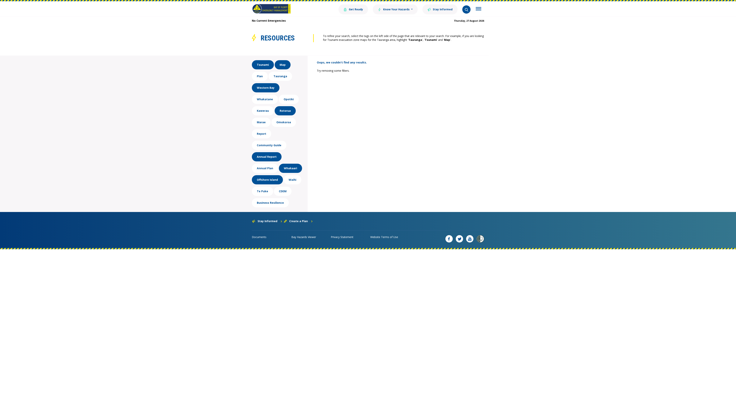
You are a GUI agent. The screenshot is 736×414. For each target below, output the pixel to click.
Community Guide (269, 145)
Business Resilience (270, 203)
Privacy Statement (342, 237)
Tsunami (263, 65)
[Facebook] (449, 238)
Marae (261, 122)
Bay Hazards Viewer (303, 237)
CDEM (283, 191)
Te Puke (262, 191)
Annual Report (267, 157)
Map (283, 65)
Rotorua (285, 111)
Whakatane (265, 99)
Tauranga (280, 76)
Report (261, 134)
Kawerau (263, 111)
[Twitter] (459, 238)
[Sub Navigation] (478, 9)
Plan (260, 76)
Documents (259, 237)
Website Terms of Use (384, 237)
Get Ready (355, 9)
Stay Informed (442, 9)
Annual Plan (265, 168)
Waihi (292, 180)
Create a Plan (298, 221)
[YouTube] (469, 238)
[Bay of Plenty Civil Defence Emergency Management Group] (271, 8)
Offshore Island (267, 180)
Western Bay (265, 88)
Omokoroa (283, 122)
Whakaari (290, 168)
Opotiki (289, 99)
